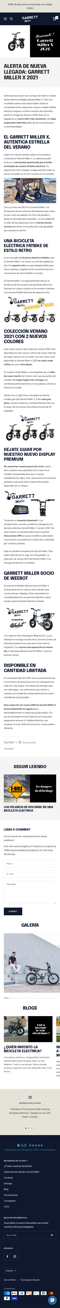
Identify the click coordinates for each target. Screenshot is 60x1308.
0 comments (29, 742)
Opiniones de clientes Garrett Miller (21, 1171)
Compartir (9, 748)
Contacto (8, 1177)
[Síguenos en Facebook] (7, 1256)
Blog (6, 1189)
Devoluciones (11, 1195)
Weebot (24, 593)
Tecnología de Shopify (30, 1280)
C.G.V (6, 1206)
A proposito (10, 1200)
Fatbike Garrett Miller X (31, 99)
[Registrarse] (51, 1235)
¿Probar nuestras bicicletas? (18, 1166)
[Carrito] (54, 18)
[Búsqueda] (11, 18)
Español (9, 1270)
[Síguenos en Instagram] (14, 1256)
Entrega (8, 1183)
